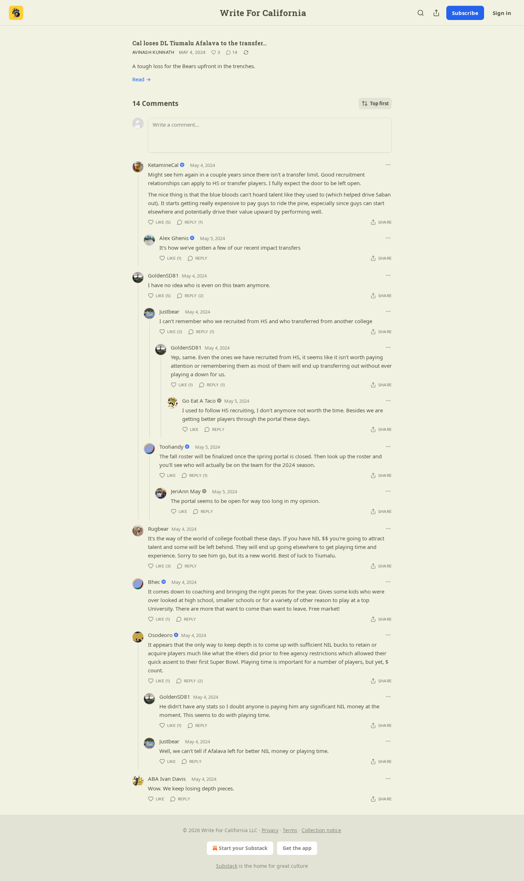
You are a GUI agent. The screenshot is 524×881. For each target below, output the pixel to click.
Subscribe (465, 12)
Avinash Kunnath (153, 52)
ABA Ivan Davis (167, 778)
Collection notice (321, 830)
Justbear (169, 311)
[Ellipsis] (388, 164)
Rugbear (158, 528)
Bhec (154, 581)
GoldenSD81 (163, 275)
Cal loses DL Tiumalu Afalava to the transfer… (199, 43)
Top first (379, 103)
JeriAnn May (186, 491)
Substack (226, 865)
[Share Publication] (436, 13)
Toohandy (171, 446)
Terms (290, 830)
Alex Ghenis (174, 237)
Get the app (297, 848)
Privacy (270, 830)
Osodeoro (160, 634)
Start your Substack (243, 848)
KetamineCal (163, 164)
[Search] (420, 13)
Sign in (502, 12)
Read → (141, 79)
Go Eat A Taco (199, 400)
